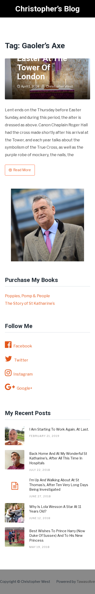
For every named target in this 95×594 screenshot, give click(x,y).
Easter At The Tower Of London (42, 67)
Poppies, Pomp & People (27, 296)
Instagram (23, 374)
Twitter (21, 360)
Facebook (22, 346)
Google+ (24, 388)
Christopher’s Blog (47, 8)
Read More (22, 170)
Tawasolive (86, 581)
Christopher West (59, 86)
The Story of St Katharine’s (30, 303)
